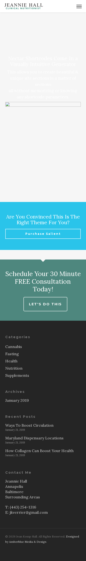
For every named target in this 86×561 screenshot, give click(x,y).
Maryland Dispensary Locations (34, 438)
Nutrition (13, 368)
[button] (79, 6)
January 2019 (17, 400)
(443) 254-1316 (23, 507)
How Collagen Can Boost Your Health (39, 450)
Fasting (12, 353)
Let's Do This (45, 304)
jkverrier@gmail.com (29, 512)
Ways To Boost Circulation (29, 425)
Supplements (17, 375)
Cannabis (13, 346)
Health (11, 361)
